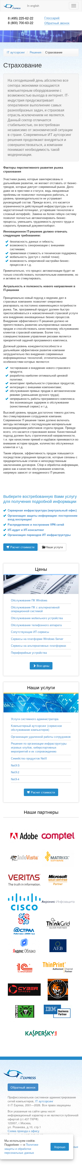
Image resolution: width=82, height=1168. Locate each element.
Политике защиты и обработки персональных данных (21, 1148)
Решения (35, 52)
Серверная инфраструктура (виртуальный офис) (42, 510)
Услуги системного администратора (34, 719)
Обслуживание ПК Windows (29, 600)
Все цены (42, 666)
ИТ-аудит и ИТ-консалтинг (26, 530)
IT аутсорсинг (16, 52)
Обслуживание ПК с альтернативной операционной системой (35, 609)
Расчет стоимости (21, 547)
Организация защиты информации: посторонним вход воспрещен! (42, 517)
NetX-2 (15, 772)
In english (33, 6)
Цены (41, 569)
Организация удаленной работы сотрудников (41, 737)
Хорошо (59, 1147)
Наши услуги (54, 547)
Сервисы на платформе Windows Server (37, 639)
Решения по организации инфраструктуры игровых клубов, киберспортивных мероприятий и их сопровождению (38, 747)
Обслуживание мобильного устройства (37, 618)
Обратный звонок (56, 23)
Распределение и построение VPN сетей (36, 525)
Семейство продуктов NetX (29, 758)
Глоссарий (51, 18)
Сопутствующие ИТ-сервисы (30, 632)
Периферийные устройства (29, 653)
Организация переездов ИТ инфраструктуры (39, 535)
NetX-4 (15, 779)
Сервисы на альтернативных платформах (38, 646)
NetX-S (15, 765)
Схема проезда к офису (23, 1131)
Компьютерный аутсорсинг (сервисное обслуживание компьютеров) (36, 728)
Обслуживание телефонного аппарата (36, 625)
